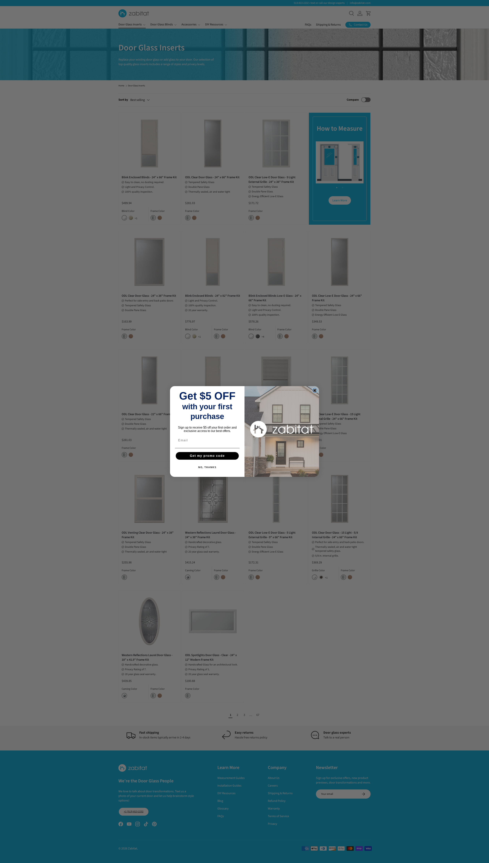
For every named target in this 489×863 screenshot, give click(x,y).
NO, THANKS (207, 467)
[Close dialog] (315, 390)
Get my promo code (207, 455)
